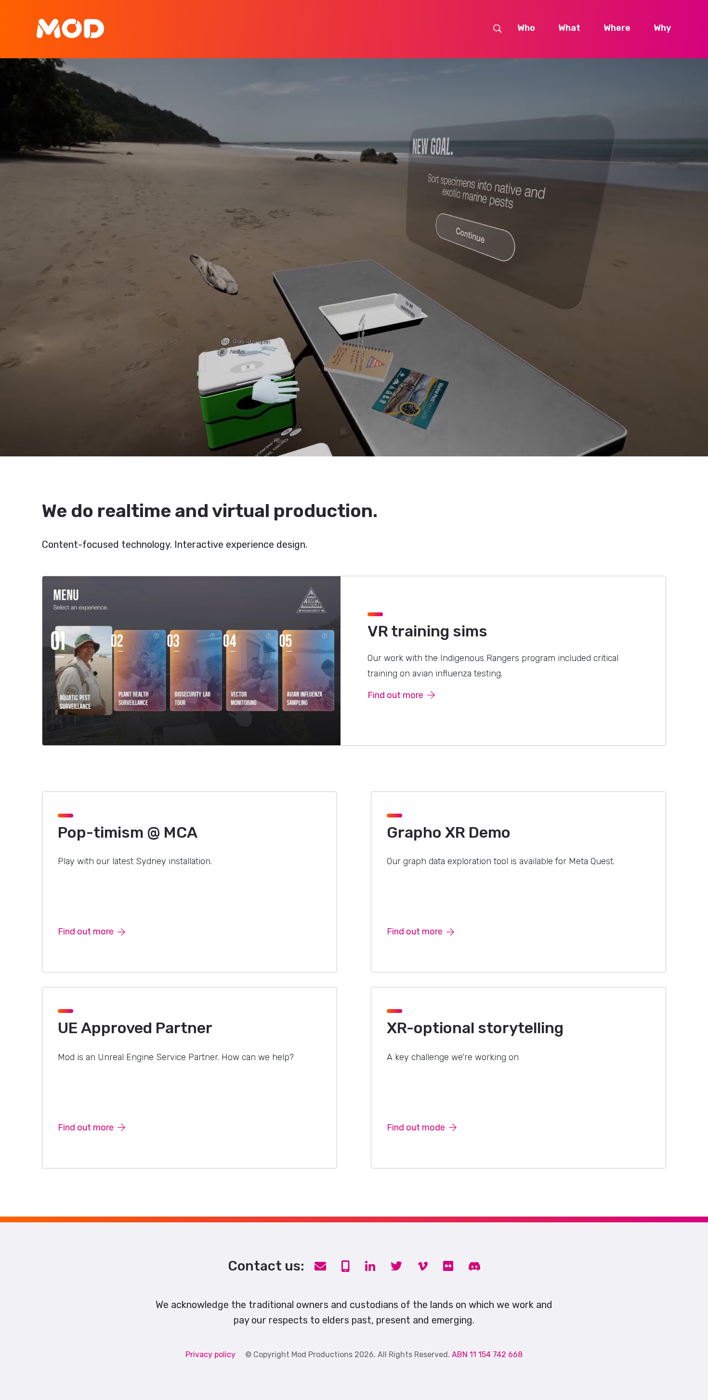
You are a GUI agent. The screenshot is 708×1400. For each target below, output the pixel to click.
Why (662, 28)
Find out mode (416, 1127)
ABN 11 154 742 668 (487, 1354)
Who (526, 28)
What (569, 28)
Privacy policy (210, 1354)
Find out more (395, 695)
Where (616, 28)
